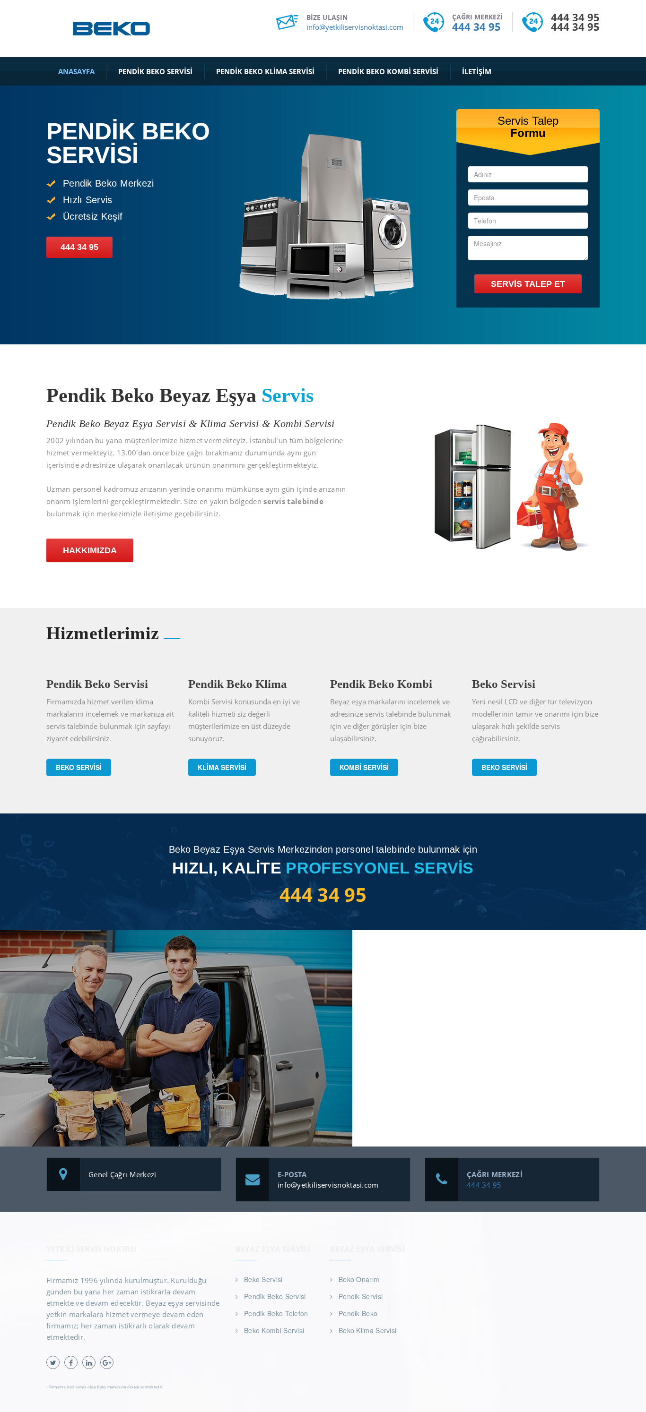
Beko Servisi (79, 767)
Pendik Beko (358, 1313)
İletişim (476, 71)
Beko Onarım (359, 1279)
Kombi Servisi (364, 767)
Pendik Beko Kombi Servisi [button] (388, 71)
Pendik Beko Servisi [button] (155, 71)
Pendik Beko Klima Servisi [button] (265, 71)
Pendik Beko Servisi (275, 1296)
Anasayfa (76, 71)
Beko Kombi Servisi (274, 1330)
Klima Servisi (222, 767)
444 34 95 (476, 26)
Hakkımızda (90, 550)
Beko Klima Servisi (367, 1330)
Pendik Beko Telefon (276, 1313)
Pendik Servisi (361, 1296)
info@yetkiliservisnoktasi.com (354, 27)
